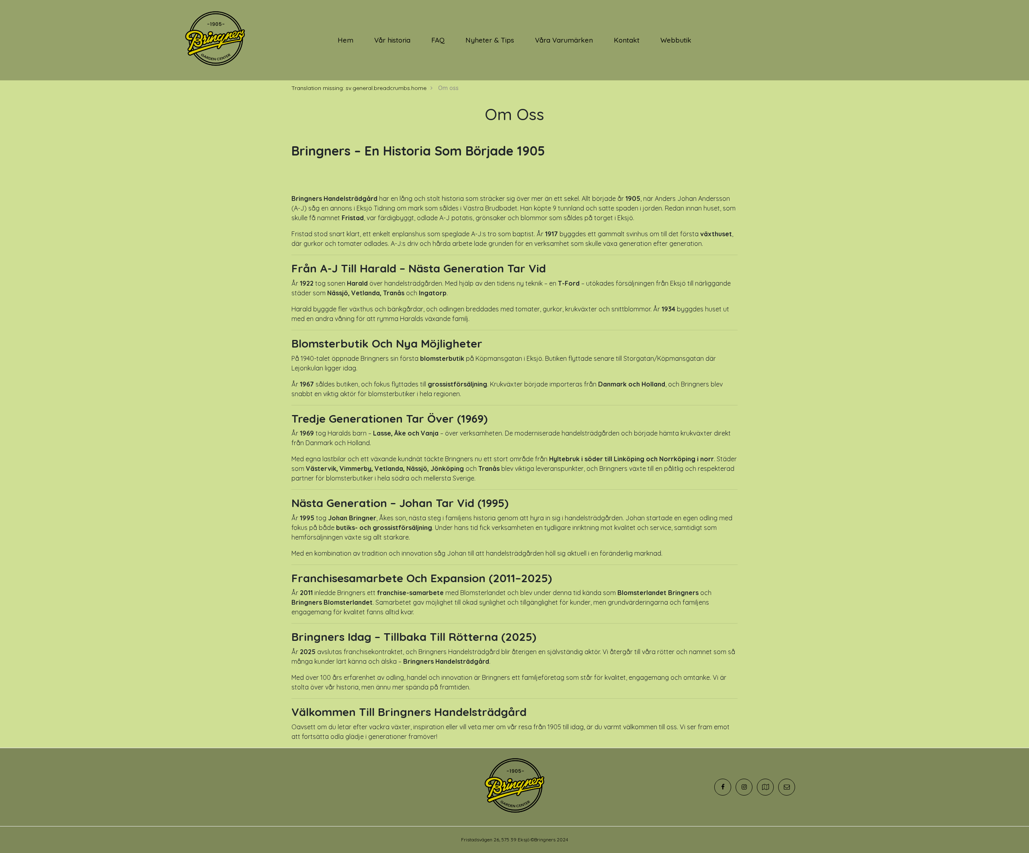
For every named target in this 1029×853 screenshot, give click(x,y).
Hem (345, 40)
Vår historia (392, 40)
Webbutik (675, 40)
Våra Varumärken (564, 40)
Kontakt (627, 40)
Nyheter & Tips (489, 40)
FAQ (438, 40)
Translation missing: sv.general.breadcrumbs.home (358, 88)
